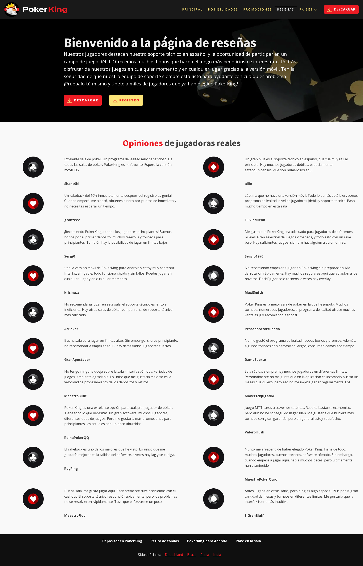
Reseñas (285, 9)
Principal (192, 9)
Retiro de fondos (165, 541)
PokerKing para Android (207, 541)
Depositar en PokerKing (122, 541)
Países (306, 9)
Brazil (191, 554)
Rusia (204, 554)
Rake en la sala (248, 541)
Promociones (257, 9)
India (217, 554)
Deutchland (174, 554)
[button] (341, 9)
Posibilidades (223, 9)
